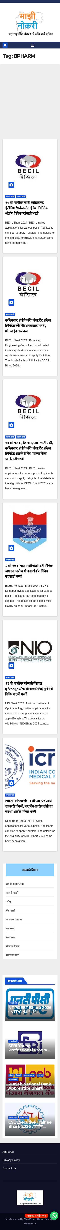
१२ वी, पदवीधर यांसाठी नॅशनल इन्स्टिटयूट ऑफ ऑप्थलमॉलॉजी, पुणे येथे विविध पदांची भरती (29, 688)
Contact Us (9, 1168)
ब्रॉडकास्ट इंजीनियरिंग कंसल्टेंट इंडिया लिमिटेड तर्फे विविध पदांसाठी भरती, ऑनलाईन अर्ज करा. (28, 325)
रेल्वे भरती (10, 937)
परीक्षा (9, 901)
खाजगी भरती (10, 197)
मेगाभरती (10, 928)
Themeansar (30, 1223)
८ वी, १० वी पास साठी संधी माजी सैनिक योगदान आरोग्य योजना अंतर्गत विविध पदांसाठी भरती (28, 571)
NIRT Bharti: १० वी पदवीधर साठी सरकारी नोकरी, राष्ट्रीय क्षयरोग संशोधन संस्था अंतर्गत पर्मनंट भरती (28, 806)
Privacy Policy (11, 1160)
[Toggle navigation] (32, 45)
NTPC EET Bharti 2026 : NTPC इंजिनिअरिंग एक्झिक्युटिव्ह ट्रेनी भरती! (29, 1011)
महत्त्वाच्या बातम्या (14, 919)
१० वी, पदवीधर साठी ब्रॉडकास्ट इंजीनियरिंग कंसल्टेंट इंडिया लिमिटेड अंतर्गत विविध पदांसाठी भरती (26, 208)
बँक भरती (10, 910)
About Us (8, 1151)
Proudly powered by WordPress (20, 1219)
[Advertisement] (30, 107)
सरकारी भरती (21, 197)
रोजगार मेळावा (13, 946)
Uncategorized (15, 883)
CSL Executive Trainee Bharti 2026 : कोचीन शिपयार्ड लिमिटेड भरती (30, 1126)
